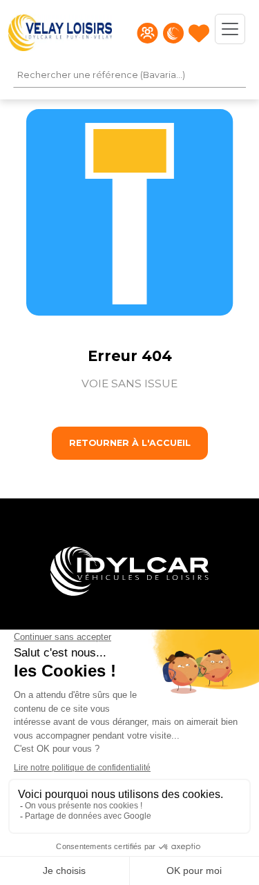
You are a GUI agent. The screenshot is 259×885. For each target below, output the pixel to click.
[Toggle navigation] (230, 29)
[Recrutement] (147, 33)
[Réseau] (173, 33)
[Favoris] (199, 33)
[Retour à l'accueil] (60, 32)
